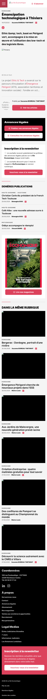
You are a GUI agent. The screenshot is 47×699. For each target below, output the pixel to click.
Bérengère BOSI (17, 201)
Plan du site (6, 686)
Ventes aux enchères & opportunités (16, 614)
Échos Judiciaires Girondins (13, 631)
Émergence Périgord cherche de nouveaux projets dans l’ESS (20, 386)
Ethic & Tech (18, 80)
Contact (5, 600)
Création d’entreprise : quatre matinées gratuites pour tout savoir (22, 470)
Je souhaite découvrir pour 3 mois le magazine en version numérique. (19, 164)
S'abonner (38, 4)
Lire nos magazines (25, 292)
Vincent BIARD (17, 228)
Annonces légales (9, 604)
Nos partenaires (8, 621)
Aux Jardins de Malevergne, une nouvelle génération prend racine (21, 428)
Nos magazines (8, 610)
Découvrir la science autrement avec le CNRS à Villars (23, 558)
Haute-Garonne (9, 192)
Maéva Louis (16, 390)
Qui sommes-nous (9, 597)
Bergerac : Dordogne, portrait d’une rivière (22, 344)
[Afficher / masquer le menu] (3, 3)
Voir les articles (30, 108)
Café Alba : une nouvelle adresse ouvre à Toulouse (22, 212)
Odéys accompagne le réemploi (18, 225)
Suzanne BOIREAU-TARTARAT (22, 22)
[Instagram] (8, 586)
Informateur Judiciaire (11, 638)
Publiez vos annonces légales (24, 128)
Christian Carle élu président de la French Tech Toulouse (23, 197)
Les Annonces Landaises (11, 641)
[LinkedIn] (3, 586)
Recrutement (7, 617)
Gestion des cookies (9, 695)
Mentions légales (7, 690)
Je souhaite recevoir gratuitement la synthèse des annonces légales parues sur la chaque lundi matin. (23, 155)
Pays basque (7, 222)
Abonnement (7, 607)
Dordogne (6, 11)
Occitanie (22, 192)
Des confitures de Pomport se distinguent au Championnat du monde (20, 514)
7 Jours (5, 635)
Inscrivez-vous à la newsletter (23, 172)
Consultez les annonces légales (24, 135)
